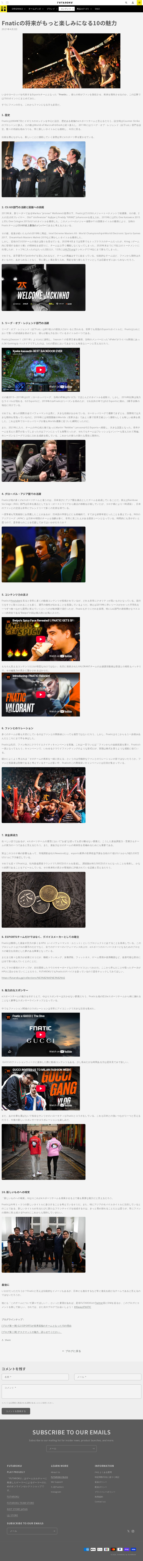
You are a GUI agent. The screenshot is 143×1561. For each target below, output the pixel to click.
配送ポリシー (101, 1487)
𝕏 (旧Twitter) (57, 1487)
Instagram (56, 1492)
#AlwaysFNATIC (82, 1307)
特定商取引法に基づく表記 (107, 1477)
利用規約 (99, 1496)
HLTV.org (70, 249)
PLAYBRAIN (132, 1555)
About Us (55, 1472)
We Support (57, 1482)
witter (99, 1302)
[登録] (93, 1448)
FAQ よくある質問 (103, 1472)
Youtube (15, 600)
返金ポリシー (101, 1482)
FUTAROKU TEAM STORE (20, 1502)
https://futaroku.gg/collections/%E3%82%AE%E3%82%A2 (33, 977)
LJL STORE (12, 1515)
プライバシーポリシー (105, 1492)
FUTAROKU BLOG (59, 1477)
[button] (126, 2)
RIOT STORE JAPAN (17, 1509)
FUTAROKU (13, 1496)
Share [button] (8, 1340)
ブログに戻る (73, 1351)
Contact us (100, 1501)
